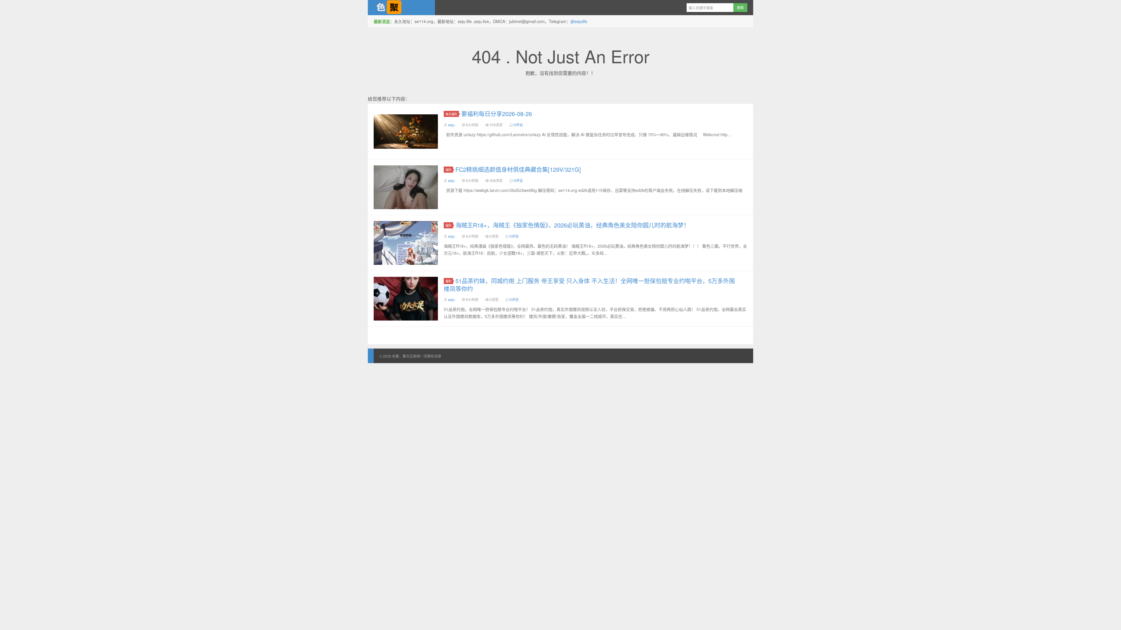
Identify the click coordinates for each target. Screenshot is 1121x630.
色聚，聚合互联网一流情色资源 (401, 7)
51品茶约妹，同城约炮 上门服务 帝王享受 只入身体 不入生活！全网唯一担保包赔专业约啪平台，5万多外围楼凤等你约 (589, 284)
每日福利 (451, 114)
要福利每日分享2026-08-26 (496, 113)
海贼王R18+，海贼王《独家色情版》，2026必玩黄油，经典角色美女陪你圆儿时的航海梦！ (572, 225)
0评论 (518, 124)
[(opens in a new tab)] (406, 243)
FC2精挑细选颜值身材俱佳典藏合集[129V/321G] (518, 169)
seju (451, 124)
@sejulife (578, 21)
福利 (448, 169)
